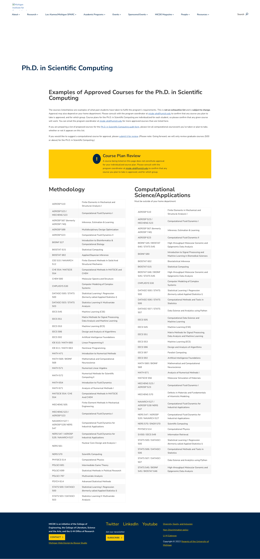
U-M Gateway (170, 535)
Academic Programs (93, 15)
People (184, 15)
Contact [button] (55, 537)
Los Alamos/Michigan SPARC (59, 15)
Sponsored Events (137, 15)
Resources (202, 15)
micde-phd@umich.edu (159, 113)
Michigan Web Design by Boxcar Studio (68, 543)
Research (31, 15)
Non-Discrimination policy (175, 529)
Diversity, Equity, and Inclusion (178, 524)
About (15, 15)
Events (116, 15)
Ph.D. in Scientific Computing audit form (120, 126)
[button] (246, 14)
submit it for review (128, 136)
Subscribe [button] (113, 537)
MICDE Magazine (163, 15)
